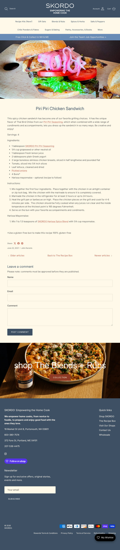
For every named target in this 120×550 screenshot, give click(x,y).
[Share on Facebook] (18, 243)
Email (10, 291)
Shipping (112, 533)
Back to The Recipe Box (60, 255)
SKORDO (8, 528)
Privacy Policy (67, 533)
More (100, 29)
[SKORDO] (60, 8)
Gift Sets (42, 21)
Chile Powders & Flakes (28, 29)
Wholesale (104, 434)
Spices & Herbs (78, 21)
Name (10, 277)
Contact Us (105, 430)
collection (60, 377)
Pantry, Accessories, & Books (78, 29)
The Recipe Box (107, 421)
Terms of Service (83, 533)
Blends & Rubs (58, 21)
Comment (12, 305)
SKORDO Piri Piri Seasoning (39, 146)
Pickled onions (19, 170)
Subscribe (14, 499)
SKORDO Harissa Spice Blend (53, 221)
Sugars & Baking (52, 29)
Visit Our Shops (107, 425)
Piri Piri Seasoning (53, 122)
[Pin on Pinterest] (22, 243)
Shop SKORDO (106, 416)
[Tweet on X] (15, 243)
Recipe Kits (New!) (23, 21)
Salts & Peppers (98, 21)
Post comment (20, 332)
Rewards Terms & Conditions (46, 533)
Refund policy (99, 533)
